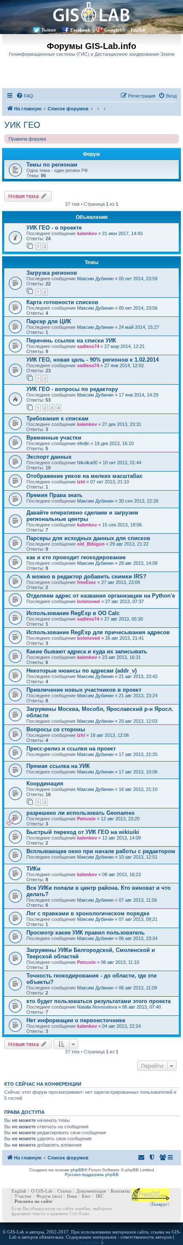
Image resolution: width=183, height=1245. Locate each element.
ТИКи (33, 868)
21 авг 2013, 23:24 (138, 695)
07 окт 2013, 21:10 (109, 481)
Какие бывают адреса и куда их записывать (86, 651)
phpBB (77, 1169)
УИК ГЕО (22, 124)
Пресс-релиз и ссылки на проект (71, 748)
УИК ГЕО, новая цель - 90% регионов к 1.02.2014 (92, 360)
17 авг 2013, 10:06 (138, 771)
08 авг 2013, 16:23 (121, 874)
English (138, 29)
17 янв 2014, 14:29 (138, 394)
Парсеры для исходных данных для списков (88, 538)
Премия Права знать (54, 495)
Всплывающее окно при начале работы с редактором (100, 851)
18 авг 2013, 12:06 (109, 735)
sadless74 (88, 346)
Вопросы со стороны (55, 729)
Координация (44, 783)
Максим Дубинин (95, 278)
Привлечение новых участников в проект (83, 690)
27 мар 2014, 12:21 (124, 346)
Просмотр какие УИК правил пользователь (85, 932)
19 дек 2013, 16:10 (114, 443)
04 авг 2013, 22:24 (121, 1026)
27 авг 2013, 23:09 (120, 582)
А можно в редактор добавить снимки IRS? (86, 576)
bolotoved (88, 601)
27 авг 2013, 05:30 (123, 618)
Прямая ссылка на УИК (58, 766)
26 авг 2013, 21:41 (124, 638)
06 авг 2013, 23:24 (138, 938)
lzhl (81, 481)
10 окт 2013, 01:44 (122, 462)
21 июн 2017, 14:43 (122, 233)
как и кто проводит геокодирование (76, 557)
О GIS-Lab (42, 1190)
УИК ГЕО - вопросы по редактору (72, 389)
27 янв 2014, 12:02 (124, 365)
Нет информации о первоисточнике (75, 1020)
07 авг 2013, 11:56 (138, 900)
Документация (91, 1190)
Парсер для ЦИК (48, 321)
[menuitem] (24, 96)
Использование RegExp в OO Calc (73, 613)
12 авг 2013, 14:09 (121, 837)
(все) (57, 1196)
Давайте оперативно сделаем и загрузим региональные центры (82, 515)
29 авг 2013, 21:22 (129, 543)
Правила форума (27, 138)
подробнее (90, 1242)
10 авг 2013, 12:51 (138, 857)
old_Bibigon (91, 543)
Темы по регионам (51, 164)
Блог (86, 1196)
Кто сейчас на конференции (42, 1084)
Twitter (48, 29)
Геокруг (160, 1204)
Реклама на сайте (33, 1201)
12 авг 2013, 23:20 (120, 818)
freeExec (86, 582)
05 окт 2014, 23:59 (138, 278)
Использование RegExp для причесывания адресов (98, 632)
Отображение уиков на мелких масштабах (84, 476)
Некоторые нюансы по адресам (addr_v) (81, 670)
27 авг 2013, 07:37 (124, 601)
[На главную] (91, 11)
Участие (22, 1196)
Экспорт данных (48, 457)
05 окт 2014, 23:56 (138, 308)
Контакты (120, 1190)
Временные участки (53, 437)
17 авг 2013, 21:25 (138, 754)
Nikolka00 (87, 462)
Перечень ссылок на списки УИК (71, 340)
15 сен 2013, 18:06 (122, 524)
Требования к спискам (57, 418)
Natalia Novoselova (97, 1006)
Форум (43, 1196)
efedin (83, 443)
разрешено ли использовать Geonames (80, 813)
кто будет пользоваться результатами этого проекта (98, 1001)
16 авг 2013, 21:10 (138, 789)
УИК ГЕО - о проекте (54, 227)
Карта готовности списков (62, 302)
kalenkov (87, 233)
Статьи (64, 1190)
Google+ (113, 29)
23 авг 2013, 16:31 (121, 657)
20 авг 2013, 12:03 (138, 721)
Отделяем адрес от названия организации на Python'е (100, 595)
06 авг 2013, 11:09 (138, 987)
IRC (99, 1196)
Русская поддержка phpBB (92, 1174)
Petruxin (86, 818)
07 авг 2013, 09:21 (138, 919)
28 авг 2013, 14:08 (138, 563)
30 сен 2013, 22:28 (138, 500)
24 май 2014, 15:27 (139, 327)
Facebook (80, 29)
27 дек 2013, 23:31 (121, 424)
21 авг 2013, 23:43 (138, 676)
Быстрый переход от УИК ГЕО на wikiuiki (82, 832)
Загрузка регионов (51, 273)
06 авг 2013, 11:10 (120, 962)
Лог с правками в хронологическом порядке (87, 913)
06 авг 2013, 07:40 (141, 1006)
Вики (72, 1196)
